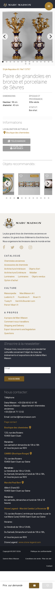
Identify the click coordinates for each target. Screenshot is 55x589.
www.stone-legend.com (30, 542)
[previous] (4, 36)
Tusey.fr (8, 301)
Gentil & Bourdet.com (25, 301)
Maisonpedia (10, 293)
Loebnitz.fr (9, 297)
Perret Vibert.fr (11, 305)
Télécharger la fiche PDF (17, 142)
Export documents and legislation (19, 329)
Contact (49, 566)
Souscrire (14, 379)
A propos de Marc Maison (16, 318)
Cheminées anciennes (14, 261)
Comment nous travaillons (16, 321)
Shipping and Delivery (14, 325)
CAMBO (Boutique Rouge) (18, 453)
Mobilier (33, 272)
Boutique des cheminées (16, 132)
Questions (9, 333)
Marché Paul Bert (14, 482)
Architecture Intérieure (15, 269)
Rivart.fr (37, 297)
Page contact (10, 422)
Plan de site (47, 559)
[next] (50, 36)
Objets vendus (38, 276)
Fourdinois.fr (24, 297)
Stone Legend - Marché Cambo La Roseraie (27, 508)
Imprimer (16, 148)
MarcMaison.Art (27, 293)
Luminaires (9, 276)
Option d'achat (11, 280)
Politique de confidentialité (41, 551)
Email (7, 368)
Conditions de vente (33, 559)
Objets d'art (34, 269)
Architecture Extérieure (15, 272)
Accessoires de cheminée (16, 265)
